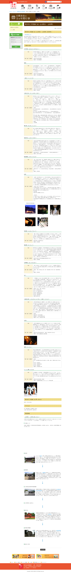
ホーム (11, 11)
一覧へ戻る (43, 549)
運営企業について (37, 562)
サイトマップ (44, 562)
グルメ (36, 7)
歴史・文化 (29, 7)
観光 (22, 7)
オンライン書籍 (24, 562)
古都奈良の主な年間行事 (21, 11)
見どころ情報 (17, 562)
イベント (43, 7)
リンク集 (30, 562)
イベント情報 (12, 29)
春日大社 (49, 514)
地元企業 (51, 7)
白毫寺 (41, 455)
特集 (58, 7)
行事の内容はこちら (28, 34)
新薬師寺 (44, 472)
